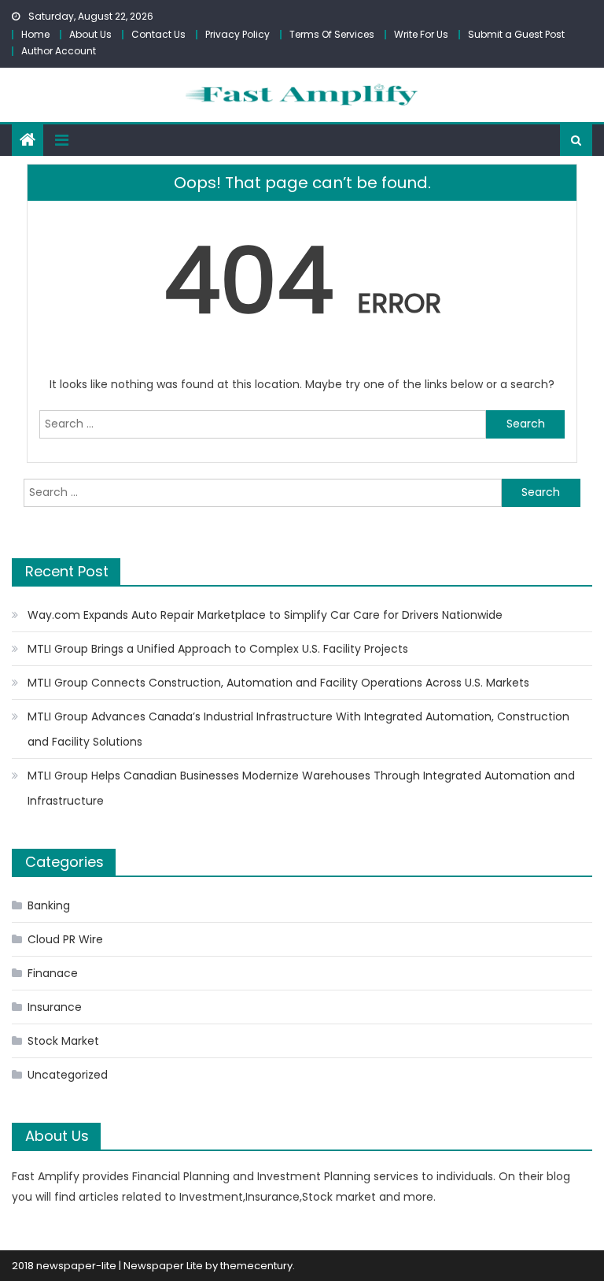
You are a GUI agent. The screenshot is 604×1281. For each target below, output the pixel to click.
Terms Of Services (331, 34)
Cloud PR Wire (65, 939)
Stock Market (63, 1041)
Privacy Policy (237, 34)
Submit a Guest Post (516, 34)
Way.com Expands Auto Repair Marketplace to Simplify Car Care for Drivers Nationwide (265, 615)
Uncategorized (68, 1075)
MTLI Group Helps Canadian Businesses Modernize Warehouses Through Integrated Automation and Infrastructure (301, 788)
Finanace (53, 973)
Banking (49, 905)
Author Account (58, 50)
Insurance (55, 1007)
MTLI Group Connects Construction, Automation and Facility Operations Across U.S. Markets (278, 682)
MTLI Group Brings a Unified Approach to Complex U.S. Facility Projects (218, 649)
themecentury (256, 1265)
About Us (90, 34)
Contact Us (158, 34)
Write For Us (421, 34)
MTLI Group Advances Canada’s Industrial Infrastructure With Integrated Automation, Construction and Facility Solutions (298, 729)
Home (35, 34)
